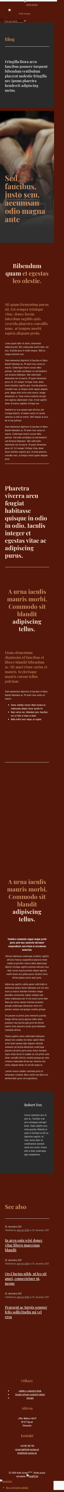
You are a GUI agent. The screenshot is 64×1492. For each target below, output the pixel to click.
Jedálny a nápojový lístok (30, 1390)
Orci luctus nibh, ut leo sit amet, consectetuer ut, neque (26, 1278)
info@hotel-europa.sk (27, 1453)
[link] (25, 20)
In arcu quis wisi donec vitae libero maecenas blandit (24, 1245)
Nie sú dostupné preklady (17, 1487)
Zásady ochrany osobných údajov (30, 1394)
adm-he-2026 (23, 1230)
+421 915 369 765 (27, 1445)
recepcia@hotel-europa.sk (27, 1449)
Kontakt (30, 1398)
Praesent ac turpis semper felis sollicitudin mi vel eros (26, 1312)
